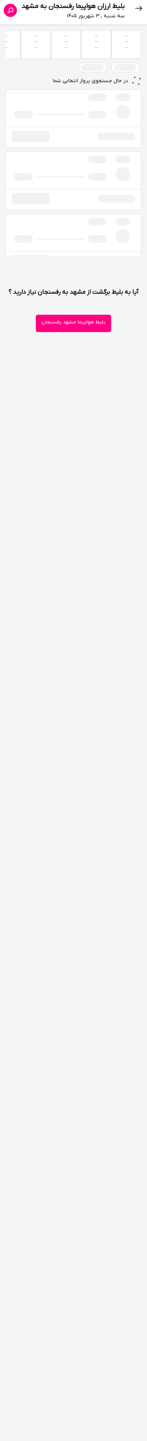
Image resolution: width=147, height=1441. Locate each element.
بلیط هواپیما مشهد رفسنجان (73, 322)
